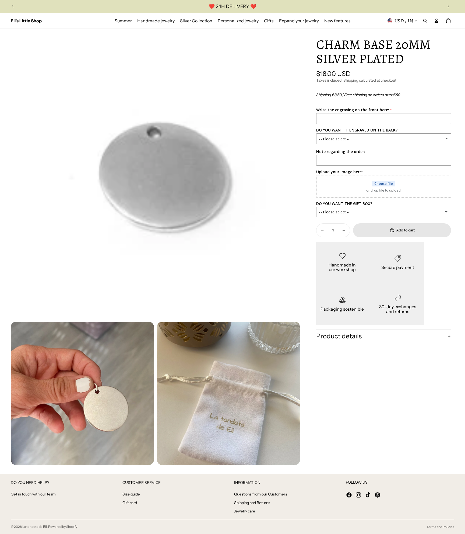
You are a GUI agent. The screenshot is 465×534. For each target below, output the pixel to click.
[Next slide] (448, 6)
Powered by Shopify (62, 527)
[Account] (436, 21)
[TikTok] (368, 495)
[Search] (425, 21)
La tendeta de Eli (34, 527)
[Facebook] (349, 495)
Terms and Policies (440, 527)
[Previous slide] (13, 6)
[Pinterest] (377, 495)
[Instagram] (358, 495)
